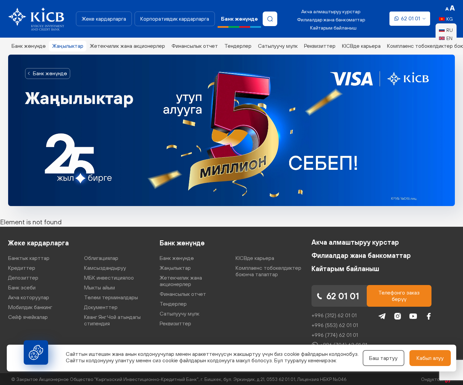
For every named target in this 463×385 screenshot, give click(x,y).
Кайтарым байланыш (333, 28)
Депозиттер (23, 278)
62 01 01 (410, 18)
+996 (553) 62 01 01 (334, 325)
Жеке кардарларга (104, 19)
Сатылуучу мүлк (278, 46)
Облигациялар (101, 258)
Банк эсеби (22, 287)
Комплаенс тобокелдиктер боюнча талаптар (268, 271)
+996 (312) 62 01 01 (334, 315)
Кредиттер (21, 268)
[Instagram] (398, 316)
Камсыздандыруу (105, 268)
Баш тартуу (383, 358)
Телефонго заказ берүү (399, 295)
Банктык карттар (28, 258)
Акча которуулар (28, 297)
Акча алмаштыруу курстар (330, 11)
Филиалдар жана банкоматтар (331, 19)
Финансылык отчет (195, 46)
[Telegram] (382, 316)
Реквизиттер (320, 46)
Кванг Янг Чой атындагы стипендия (112, 320)
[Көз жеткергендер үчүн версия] (450, 8)
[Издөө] (270, 19)
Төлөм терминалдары (111, 297)
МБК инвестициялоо (109, 278)
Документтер (101, 307)
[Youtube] (413, 316)
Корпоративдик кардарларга (174, 19)
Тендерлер (237, 46)
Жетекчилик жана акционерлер (127, 46)
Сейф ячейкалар (28, 317)
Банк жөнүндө (29, 46)
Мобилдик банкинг (30, 307)
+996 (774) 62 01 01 (334, 335)
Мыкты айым (99, 287)
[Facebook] (429, 316)
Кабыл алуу (430, 358)
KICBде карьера (361, 46)
